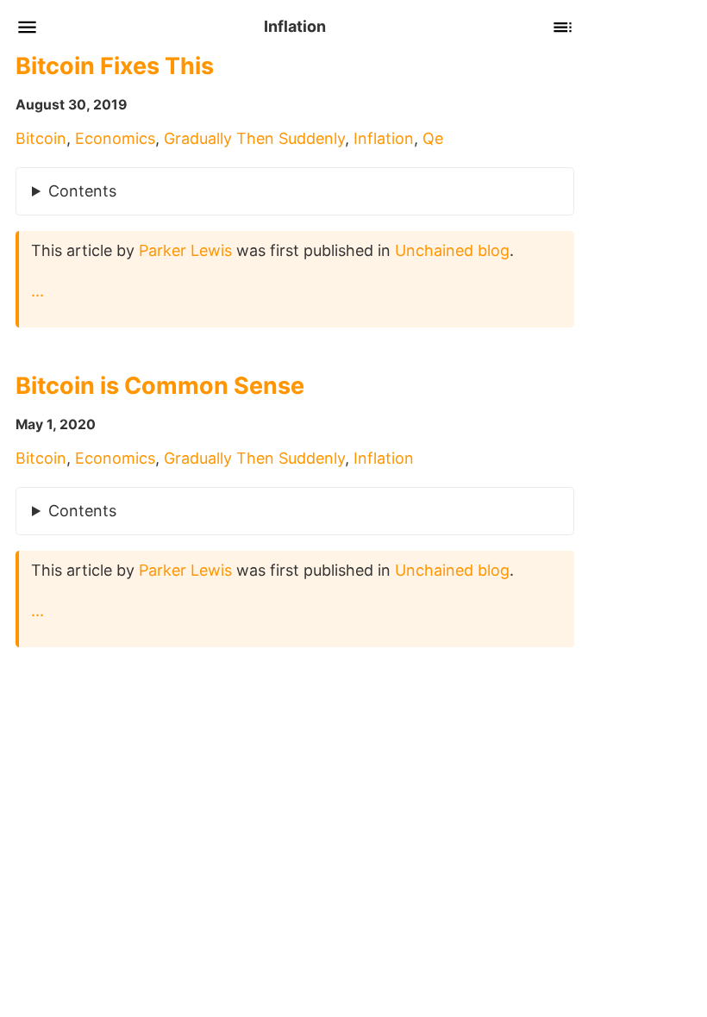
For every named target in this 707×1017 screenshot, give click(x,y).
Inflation (384, 138)
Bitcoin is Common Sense (160, 385)
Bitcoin (41, 138)
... (37, 291)
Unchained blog (452, 250)
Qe (432, 138)
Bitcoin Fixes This (115, 66)
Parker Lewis (185, 250)
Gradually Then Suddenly (254, 138)
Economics (115, 138)
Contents (82, 191)
